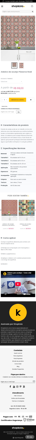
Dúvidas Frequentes (18, 369)
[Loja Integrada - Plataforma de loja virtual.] (18, 438)
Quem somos (18, 353)
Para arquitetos (18, 356)
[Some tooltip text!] (30, 100)
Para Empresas (18, 358)
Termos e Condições (18, 401)
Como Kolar (18, 364)
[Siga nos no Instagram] (17, 387)
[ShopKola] (18, 6)
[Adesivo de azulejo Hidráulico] (26, 215)
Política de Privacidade (18, 398)
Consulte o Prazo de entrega (10, 108)
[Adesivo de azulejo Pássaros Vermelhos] (9, 215)
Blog (18, 366)
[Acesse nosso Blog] (24, 387)
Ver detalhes (9, 217)
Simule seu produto (18, 361)
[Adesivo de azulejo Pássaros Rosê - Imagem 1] (14, 65)
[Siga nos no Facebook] (11, 387)
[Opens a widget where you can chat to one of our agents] (29, 437)
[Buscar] (32, 11)
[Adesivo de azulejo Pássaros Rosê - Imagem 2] (21, 65)
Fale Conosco (18, 396)
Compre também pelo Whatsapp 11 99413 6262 (19, 1)
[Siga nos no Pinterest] (21, 387)
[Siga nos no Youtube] (14, 387)
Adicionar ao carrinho (17, 100)
